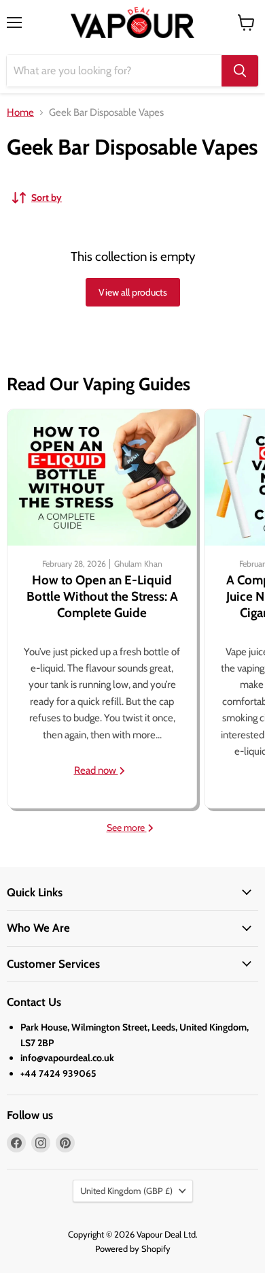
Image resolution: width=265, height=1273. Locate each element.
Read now (96, 770)
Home (20, 113)
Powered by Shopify (133, 1248)
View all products (133, 292)
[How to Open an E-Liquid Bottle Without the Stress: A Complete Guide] (101, 477)
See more (127, 827)
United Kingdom (126, 1190)
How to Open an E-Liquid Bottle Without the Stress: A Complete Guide (102, 596)
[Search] (240, 71)
